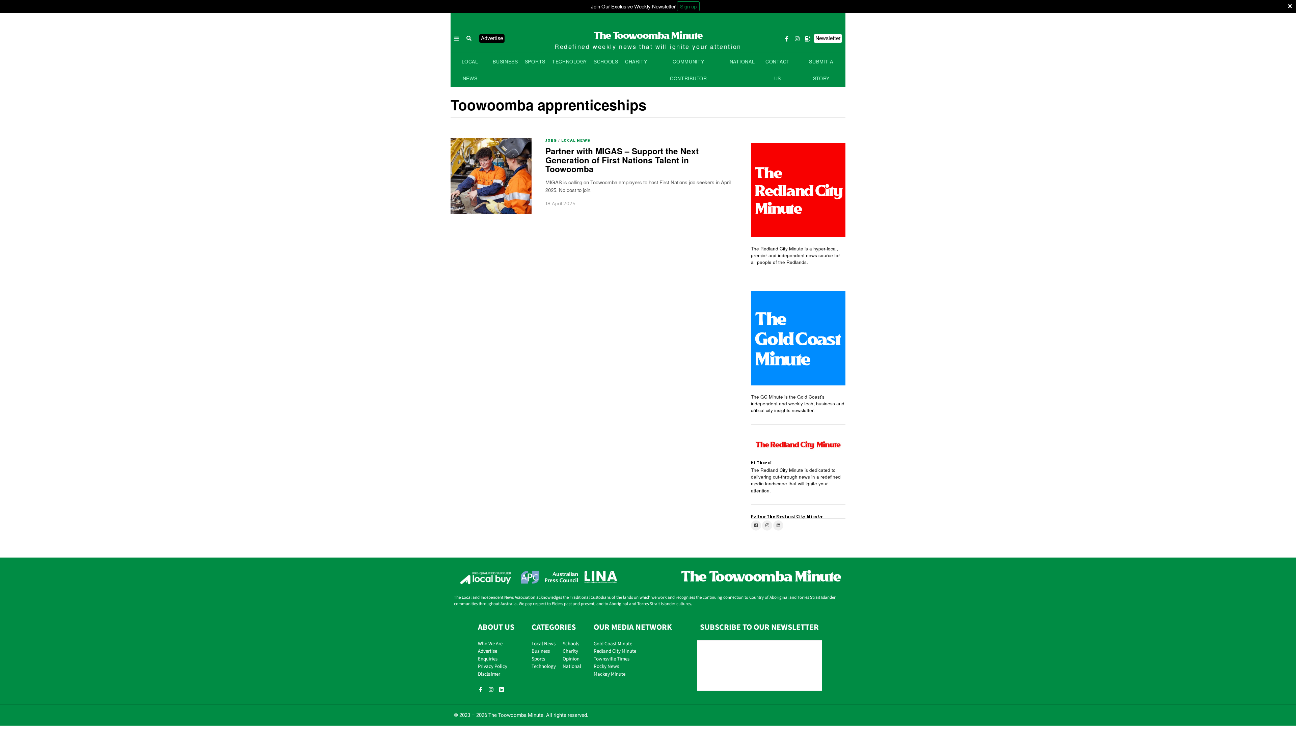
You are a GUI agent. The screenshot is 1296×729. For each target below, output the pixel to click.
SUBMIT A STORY (821, 70)
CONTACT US (777, 70)
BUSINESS (505, 61)
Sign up (688, 6)
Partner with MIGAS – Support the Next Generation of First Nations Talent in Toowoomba (622, 160)
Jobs (551, 140)
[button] (469, 38)
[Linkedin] (501, 689)
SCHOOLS (606, 61)
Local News (575, 140)
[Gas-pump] (807, 39)
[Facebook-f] (786, 39)
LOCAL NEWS (470, 70)
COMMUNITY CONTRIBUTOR (688, 70)
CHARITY (636, 61)
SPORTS (535, 61)
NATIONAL (742, 61)
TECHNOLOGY (569, 61)
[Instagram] (797, 39)
